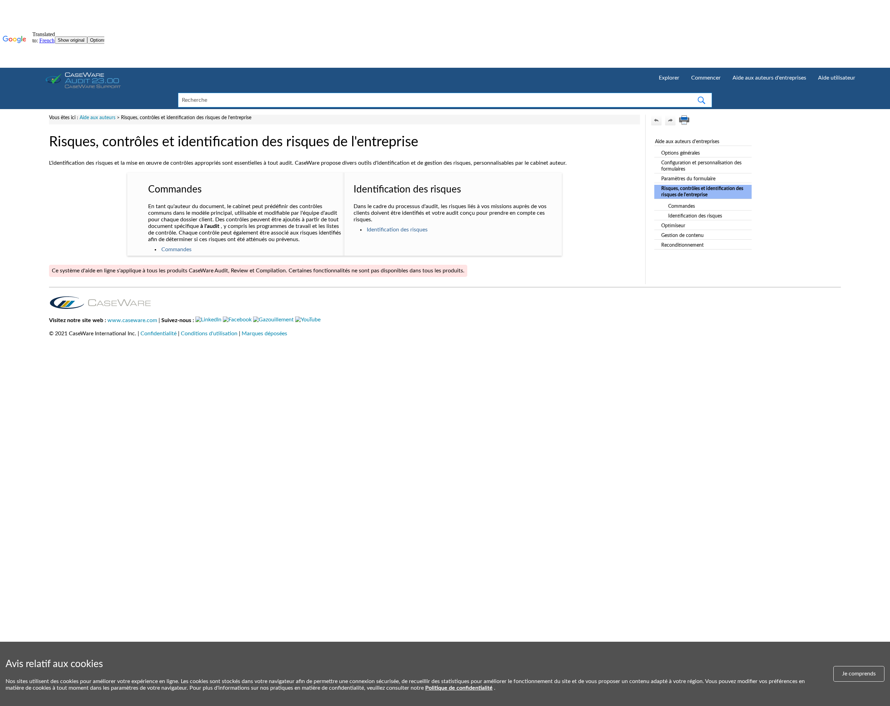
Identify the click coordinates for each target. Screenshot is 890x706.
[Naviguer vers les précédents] (656, 120)
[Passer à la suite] (670, 120)
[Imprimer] (684, 120)
